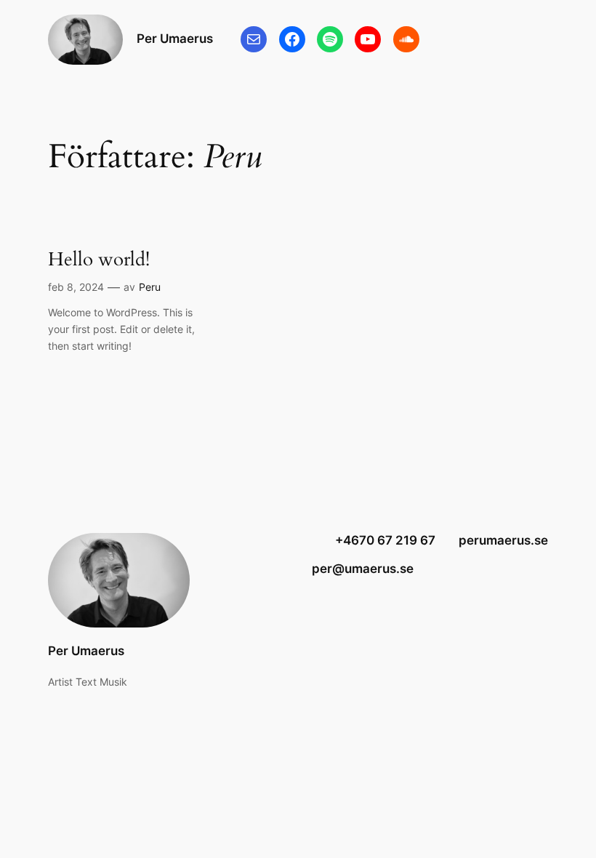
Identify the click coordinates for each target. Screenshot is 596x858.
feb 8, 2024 (76, 287)
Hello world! (99, 259)
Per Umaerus (175, 38)
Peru (150, 287)
